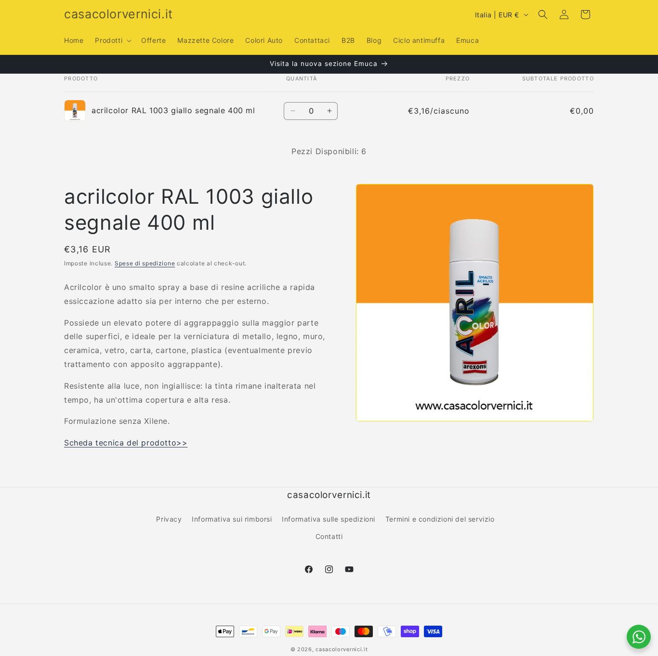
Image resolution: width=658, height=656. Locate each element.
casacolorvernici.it (342, 649)
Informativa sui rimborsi (232, 519)
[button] (112, 40)
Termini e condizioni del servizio (440, 519)
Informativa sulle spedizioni (328, 519)
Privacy (169, 519)
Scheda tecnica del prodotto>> (125, 442)
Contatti (329, 536)
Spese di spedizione (145, 263)
